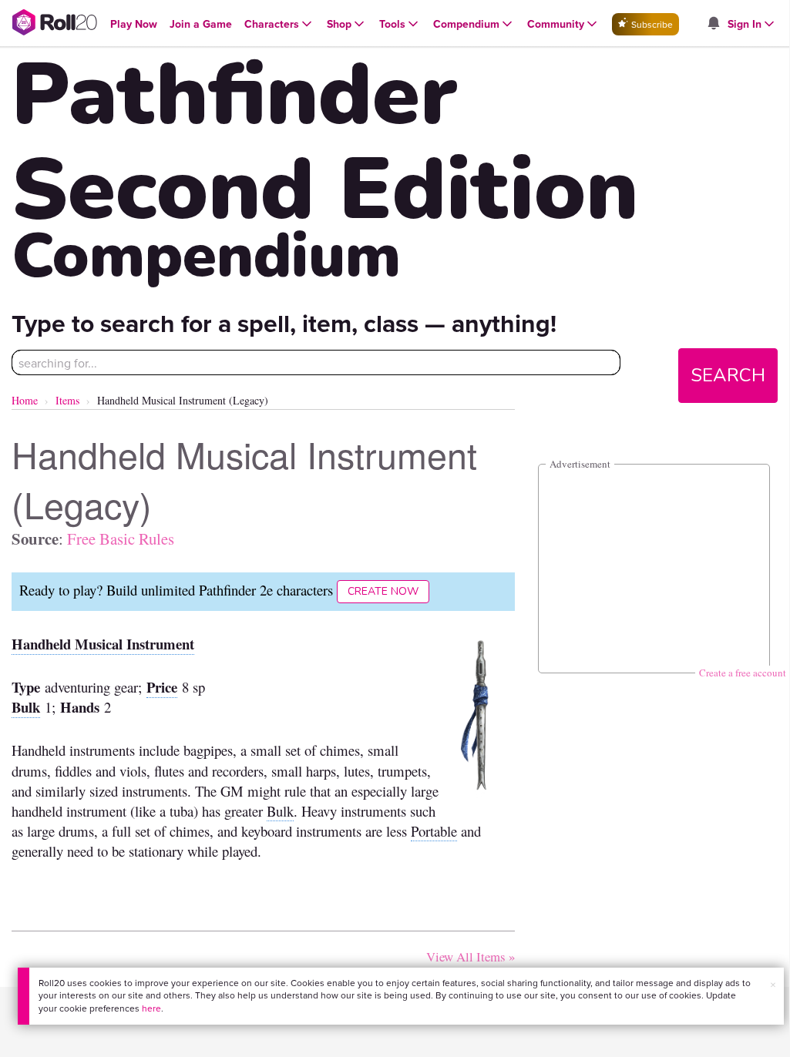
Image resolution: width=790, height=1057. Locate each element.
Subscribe (651, 24)
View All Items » (470, 956)
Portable (434, 831)
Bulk (26, 706)
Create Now (383, 591)
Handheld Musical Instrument (103, 643)
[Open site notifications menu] (713, 24)
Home (25, 400)
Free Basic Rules (120, 538)
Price (161, 686)
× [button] (773, 984)
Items (67, 400)
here (151, 1008)
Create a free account (742, 673)
